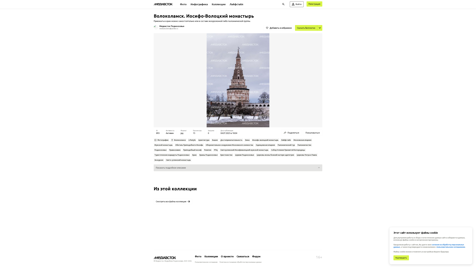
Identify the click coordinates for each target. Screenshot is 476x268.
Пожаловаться (313, 133)
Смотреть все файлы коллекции (171, 201)
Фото (198, 256)
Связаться (243, 256)
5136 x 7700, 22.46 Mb (312, 33)
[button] (238, 167)
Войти (298, 4)
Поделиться (293, 133)
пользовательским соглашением (451, 247)
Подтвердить (401, 258)
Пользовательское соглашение (206, 262)
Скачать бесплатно (306, 28)
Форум (256, 256)
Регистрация (314, 4)
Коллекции (211, 256)
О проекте (227, 256)
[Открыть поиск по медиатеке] (283, 4)
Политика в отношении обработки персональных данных (241, 262)
